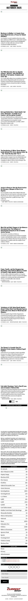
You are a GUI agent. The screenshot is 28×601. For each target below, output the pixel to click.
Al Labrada (4, 469)
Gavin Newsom (5, 488)
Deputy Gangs (5, 474)
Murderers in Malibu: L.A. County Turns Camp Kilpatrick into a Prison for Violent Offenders (13, 34)
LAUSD (3, 505)
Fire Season (4, 480)
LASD (11, 46)
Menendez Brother (6, 513)
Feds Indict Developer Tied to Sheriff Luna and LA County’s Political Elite (14, 386)
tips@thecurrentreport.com (12, 561)
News (14, 46)
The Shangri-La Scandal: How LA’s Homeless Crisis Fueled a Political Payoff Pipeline (13, 349)
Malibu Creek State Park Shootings (11, 510)
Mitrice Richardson (7, 516)
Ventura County (5, 540)
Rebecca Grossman (18, 201)
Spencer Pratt (5, 532)
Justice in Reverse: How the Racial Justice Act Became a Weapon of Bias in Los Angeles (14, 189)
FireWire (3, 482)
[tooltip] (10, 567)
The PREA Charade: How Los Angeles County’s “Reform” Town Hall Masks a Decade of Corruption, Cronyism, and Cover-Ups (12, 74)
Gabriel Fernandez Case (8, 485)
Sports (3, 535)
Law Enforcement (6, 507)
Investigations (6, 281)
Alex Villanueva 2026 (7, 471)
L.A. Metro (4, 496)
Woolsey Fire (5, 543)
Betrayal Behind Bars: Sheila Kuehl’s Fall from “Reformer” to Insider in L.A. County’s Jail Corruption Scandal (13, 113)
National (3, 518)
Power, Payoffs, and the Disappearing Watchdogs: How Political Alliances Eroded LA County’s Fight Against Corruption (14, 270)
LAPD (2, 499)
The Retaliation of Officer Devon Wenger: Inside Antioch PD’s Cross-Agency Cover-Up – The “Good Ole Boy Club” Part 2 (14, 152)
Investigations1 (5, 493)
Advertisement (5, 554)
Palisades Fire (5, 524)
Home (2, 548)
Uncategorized (5, 538)
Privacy (3, 551)
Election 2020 (5, 477)
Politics (19, 46)
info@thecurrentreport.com (12, 559)
